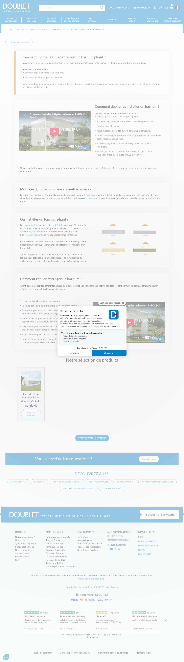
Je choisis (74, 353)
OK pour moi (109, 353)
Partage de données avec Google (75, 336)
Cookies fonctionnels (70, 341)
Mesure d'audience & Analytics (74, 339)
